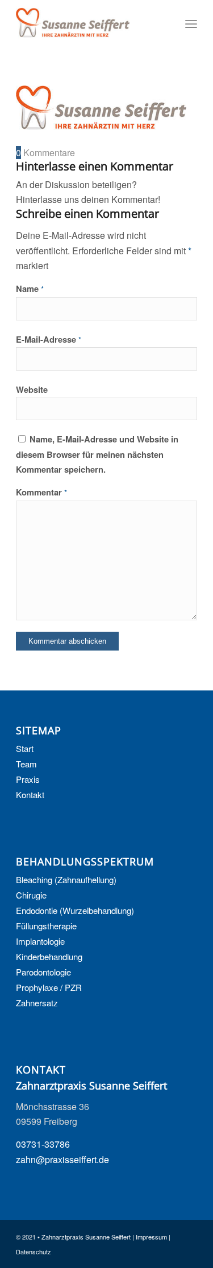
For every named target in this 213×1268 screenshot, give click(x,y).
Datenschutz (33, 1251)
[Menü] (191, 22)
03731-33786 (43, 1144)
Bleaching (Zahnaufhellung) (66, 879)
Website (32, 389)
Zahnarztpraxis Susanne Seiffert (86, 1236)
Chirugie (31, 895)
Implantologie (40, 941)
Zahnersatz (37, 1003)
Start (25, 748)
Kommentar (41, 492)
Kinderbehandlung (49, 956)
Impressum (151, 1236)
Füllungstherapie (46, 926)
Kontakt (30, 794)
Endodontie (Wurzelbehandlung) (75, 910)
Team (26, 764)
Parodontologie (43, 972)
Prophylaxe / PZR (49, 987)
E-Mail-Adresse (48, 339)
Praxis (28, 779)
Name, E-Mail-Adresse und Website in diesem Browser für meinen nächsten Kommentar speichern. (97, 454)
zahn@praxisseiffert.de (62, 1159)
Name (30, 288)
